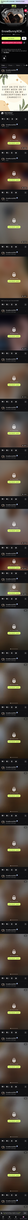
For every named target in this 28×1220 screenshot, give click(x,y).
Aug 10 (7, 126)
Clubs (3, 1218)
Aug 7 (7, 200)
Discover (9, 1218)
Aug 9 (7, 160)
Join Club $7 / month (14, 143)
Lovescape (12, 1)
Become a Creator (23, 1218)
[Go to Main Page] (14, 6)
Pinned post (8, 71)
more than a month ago (11, 254)
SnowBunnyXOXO (11, 70)
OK (25, 1213)
